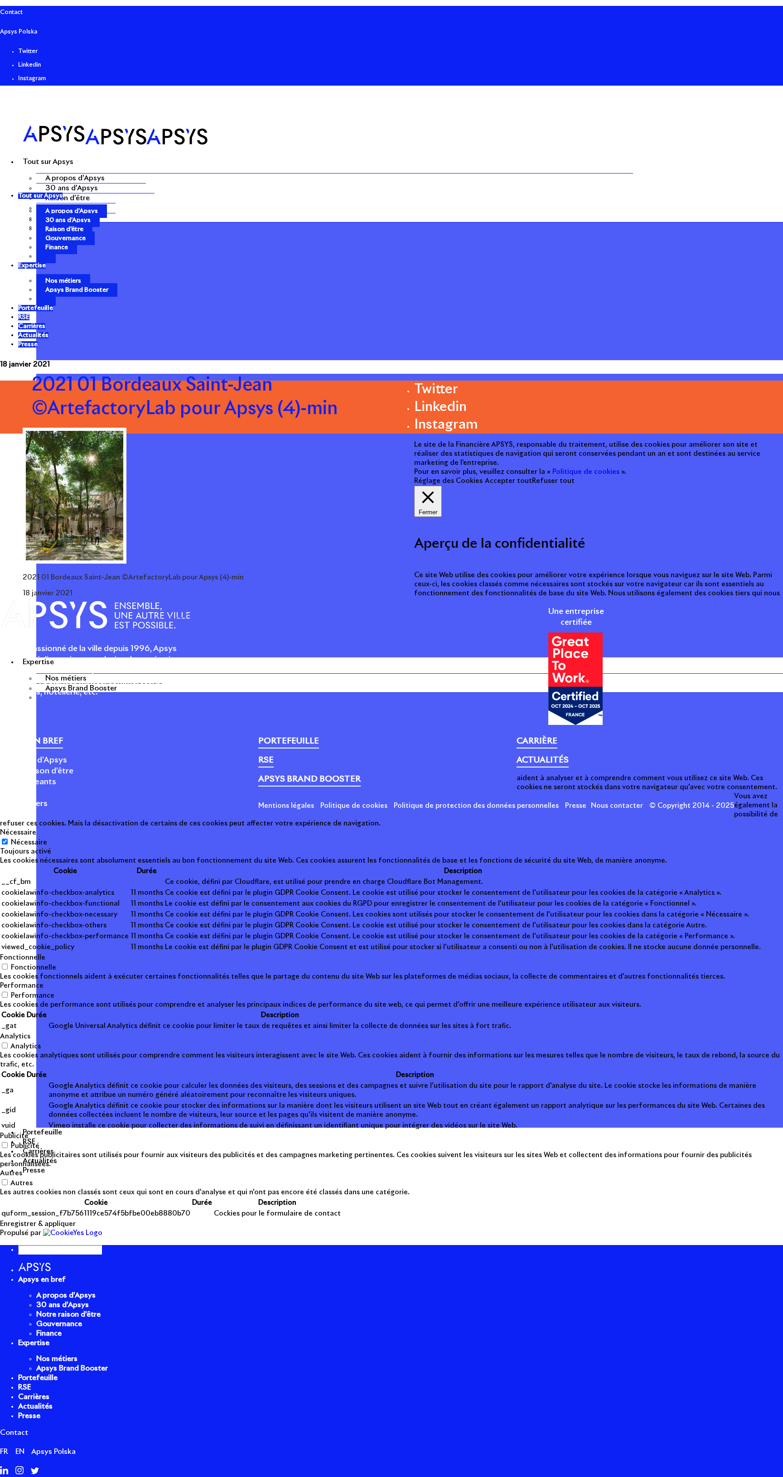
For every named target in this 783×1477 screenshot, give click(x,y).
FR (4, 1451)
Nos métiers (66, 678)
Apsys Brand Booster (81, 688)
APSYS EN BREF (31, 741)
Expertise (33, 1343)
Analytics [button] (15, 1036)
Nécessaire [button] (18, 832)
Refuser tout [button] (553, 481)
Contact (11, 12)
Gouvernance (65, 238)
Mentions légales (286, 805)
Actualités (35, 1406)
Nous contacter (617, 805)
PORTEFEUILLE (288, 741)
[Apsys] (115, 142)
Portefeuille (38, 1377)
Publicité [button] (14, 1136)
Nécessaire (29, 842)
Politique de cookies (353, 805)
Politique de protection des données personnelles (476, 805)
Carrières (33, 1396)
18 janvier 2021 (25, 364)
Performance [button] (22, 985)
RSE (24, 1387)
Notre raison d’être (36, 771)
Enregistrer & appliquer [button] (38, 1224)
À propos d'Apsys (33, 760)
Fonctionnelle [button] (22, 957)
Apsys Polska (18, 32)
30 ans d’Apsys (71, 188)
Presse (575, 805)
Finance (56, 247)
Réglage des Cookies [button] (448, 481)
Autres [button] (11, 1173)
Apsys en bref (42, 1279)
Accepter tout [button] (508, 481)
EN (19, 1451)
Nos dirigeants (28, 782)
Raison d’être (67, 198)
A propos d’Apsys (75, 178)
